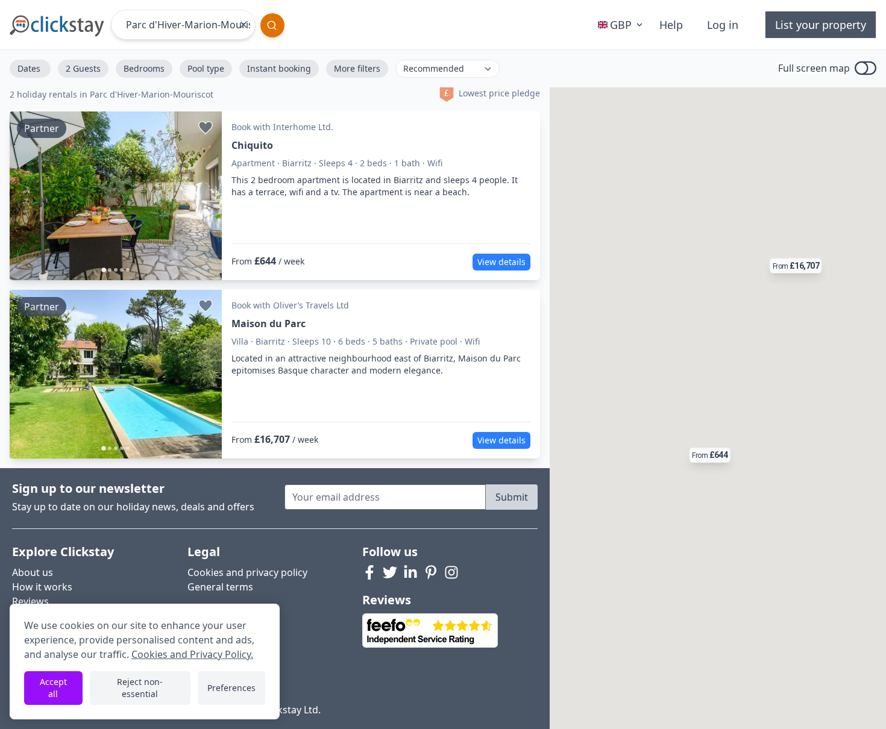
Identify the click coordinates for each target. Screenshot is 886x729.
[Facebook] (369, 572)
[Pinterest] (431, 572)
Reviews (30, 601)
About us (32, 572)
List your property (820, 24)
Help (671, 24)
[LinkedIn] (410, 572)
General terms (220, 586)
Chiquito (252, 145)
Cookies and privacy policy (247, 572)
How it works (42, 586)
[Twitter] (390, 572)
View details (501, 262)
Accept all (53, 687)
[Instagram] (451, 572)
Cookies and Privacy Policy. (192, 654)
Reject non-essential (140, 687)
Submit (511, 497)
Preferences (231, 687)
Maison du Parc (268, 323)
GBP (621, 24)
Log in (722, 24)
